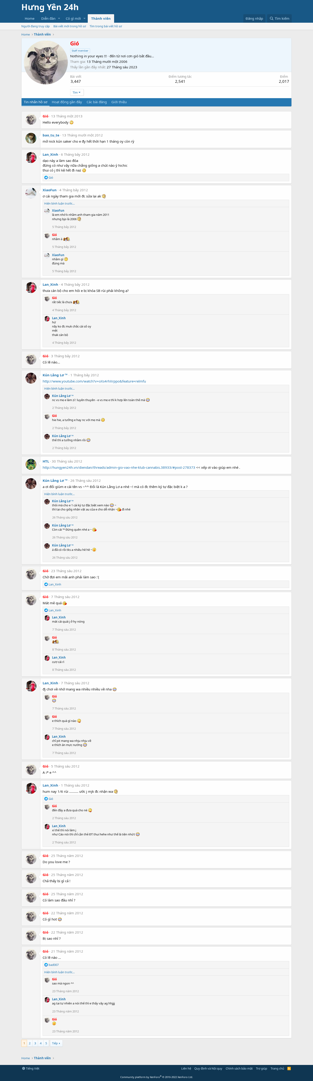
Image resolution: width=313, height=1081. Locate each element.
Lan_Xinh (50, 154)
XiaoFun (50, 190)
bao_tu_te (51, 135)
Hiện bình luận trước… (59, 203)
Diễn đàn (48, 18)
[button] (59, 18)
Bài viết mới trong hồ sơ (69, 26)
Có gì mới (73, 18)
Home (29, 18)
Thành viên (101, 18)
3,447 (76, 81)
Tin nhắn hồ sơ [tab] (35, 102)
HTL (46, 461)
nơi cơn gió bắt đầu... (137, 56)
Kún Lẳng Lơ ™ (55, 375)
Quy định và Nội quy (208, 1068)
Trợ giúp (261, 1068)
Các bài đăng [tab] (97, 102)
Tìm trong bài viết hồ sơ (106, 26)
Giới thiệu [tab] (119, 102)
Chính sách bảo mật (239, 1068)
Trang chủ (277, 1068)
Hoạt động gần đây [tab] (67, 102)
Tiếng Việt (32, 1068)
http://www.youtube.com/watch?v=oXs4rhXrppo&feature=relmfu (94, 381)
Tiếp (55, 1043)
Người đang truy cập (35, 26)
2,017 (284, 81)
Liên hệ (186, 1068)
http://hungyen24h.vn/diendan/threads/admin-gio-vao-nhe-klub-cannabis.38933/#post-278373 (119, 467)
